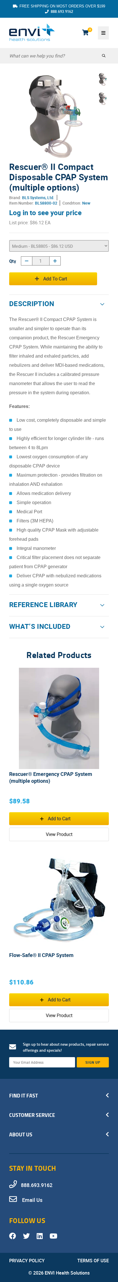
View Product (59, 834)
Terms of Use (93, 1260)
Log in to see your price (45, 212)
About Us (20, 1134)
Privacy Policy (27, 1260)
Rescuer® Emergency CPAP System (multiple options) (50, 777)
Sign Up (93, 1062)
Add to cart (55, 279)
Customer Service (32, 1115)
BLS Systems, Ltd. (38, 197)
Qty (12, 260)
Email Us (31, 1199)
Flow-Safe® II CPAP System (41, 955)
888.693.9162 (62, 11)
